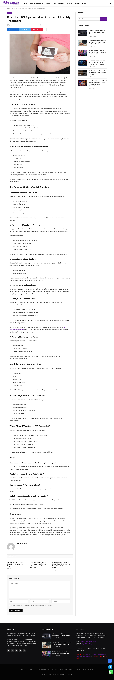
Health (9, 12)
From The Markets (58, 3)
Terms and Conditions (67, 670)
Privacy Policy (53, 670)
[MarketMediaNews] (11, 3)
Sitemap (91, 670)
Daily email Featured (36, 3)
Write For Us (81, 670)
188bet (96, 656)
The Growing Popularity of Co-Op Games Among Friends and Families (97, 72)
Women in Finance (80, 3)
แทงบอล (88, 656)
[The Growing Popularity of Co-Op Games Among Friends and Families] (82, 73)
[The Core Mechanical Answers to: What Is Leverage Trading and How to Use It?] (82, 43)
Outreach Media (87, 645)
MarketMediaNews (67, 674)
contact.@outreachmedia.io (88, 641)
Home (25, 3)
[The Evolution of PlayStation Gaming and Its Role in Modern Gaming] (82, 33)
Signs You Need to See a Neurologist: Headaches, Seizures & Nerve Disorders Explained (39, 564)
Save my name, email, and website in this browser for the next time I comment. (31, 605)
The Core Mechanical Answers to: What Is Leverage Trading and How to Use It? (97, 42)
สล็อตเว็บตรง (80, 654)
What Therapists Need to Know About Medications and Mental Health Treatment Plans (61, 564)
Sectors (69, 3)
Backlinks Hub (15, 25)
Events (48, 3)
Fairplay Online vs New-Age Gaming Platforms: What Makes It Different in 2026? (97, 62)
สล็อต (83, 656)
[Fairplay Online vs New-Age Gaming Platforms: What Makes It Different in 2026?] (82, 63)
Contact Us (32, 670)
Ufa (93, 656)
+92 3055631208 (86, 643)
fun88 (101, 656)
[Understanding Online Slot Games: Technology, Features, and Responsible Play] (82, 53)
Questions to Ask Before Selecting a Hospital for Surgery (15, 564)
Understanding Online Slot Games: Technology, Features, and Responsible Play (97, 52)
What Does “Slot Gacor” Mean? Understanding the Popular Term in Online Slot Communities (98, 83)
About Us (23, 670)
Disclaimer (42, 670)
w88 (105, 656)
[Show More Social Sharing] (45, 29)
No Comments (35, 25)
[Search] (110, 3)
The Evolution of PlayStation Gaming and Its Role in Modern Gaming (97, 32)
